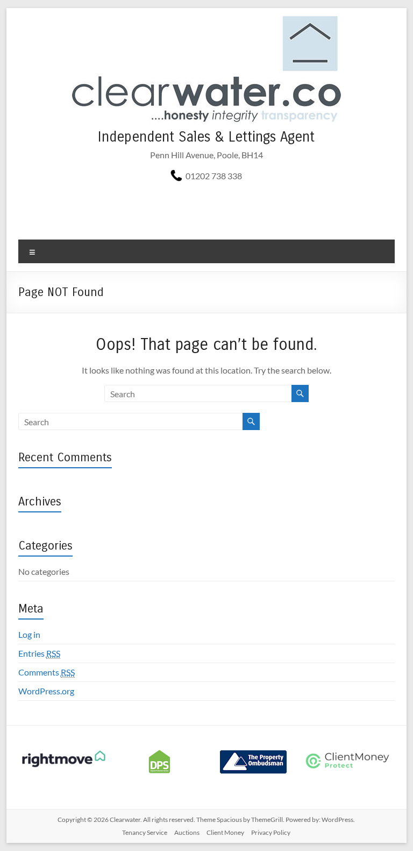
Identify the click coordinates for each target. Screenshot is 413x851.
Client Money (225, 832)
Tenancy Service (144, 832)
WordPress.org (46, 691)
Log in (29, 634)
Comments (46, 672)
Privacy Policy (270, 832)
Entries (39, 653)
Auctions (187, 832)
